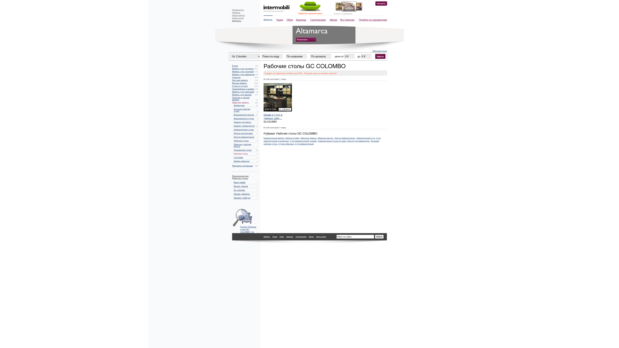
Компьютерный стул (366, 138)
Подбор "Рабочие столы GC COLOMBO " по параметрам (248, 228)
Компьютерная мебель (274, 138)
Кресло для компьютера (358, 141)
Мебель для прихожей (243, 91)
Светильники (318, 20)
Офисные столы (241, 140)
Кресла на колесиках (243, 133)
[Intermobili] (277, 7)
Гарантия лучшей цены (310, 13)
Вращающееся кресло (244, 114)
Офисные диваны (308, 138)
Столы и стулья (240, 85)
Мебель (268, 20)
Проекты (236, 12)
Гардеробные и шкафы (243, 88)
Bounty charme (241, 186)
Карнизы (301, 20)
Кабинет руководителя (244, 125)
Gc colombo (239, 190)
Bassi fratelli (239, 182)
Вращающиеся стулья (244, 118)
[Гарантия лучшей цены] (309, 10)
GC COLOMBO (270, 121)
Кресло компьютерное (244, 136)
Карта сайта (321, 236)
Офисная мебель (240, 102)
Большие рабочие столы (242, 110)
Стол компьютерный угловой (303, 141)
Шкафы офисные (242, 161)
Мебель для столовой (243, 71)
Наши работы (238, 15)
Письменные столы (243, 150)
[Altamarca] (306, 40)
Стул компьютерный (304, 143)
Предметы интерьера (242, 165)
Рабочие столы (241, 153)
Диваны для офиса (242, 122)
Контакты (381, 3)
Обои (290, 20)
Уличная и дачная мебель (241, 98)
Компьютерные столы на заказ (332, 141)
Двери (333, 20)
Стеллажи (238, 157)
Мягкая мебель (239, 83)
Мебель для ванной (241, 94)
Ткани (279, 20)
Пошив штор (238, 9)
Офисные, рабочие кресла (242, 145)
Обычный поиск (380, 50)
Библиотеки (239, 105)
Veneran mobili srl (242, 197)
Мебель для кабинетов (243, 74)
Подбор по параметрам (373, 20)
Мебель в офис (292, 138)
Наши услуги (238, 18)
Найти (380, 56)
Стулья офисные (286, 143)
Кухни (235, 65)
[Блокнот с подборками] (348, 11)
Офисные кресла (326, 138)
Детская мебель (240, 80)
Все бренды (347, 20)
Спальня (236, 77)
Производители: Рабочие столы (240, 177)
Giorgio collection (242, 193)
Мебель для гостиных (243, 68)
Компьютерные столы (244, 129)
